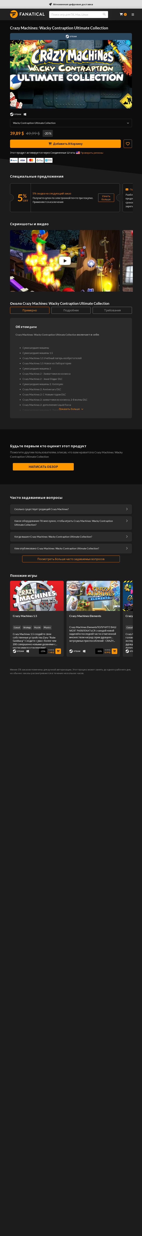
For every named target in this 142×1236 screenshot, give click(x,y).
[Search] (104, 14)
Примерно (30, 310)
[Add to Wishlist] (128, 144)
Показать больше (69, 409)
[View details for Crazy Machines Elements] (93, 596)
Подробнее (71, 310)
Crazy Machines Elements (85, 615)
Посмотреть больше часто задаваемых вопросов (71, 559)
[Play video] (64, 261)
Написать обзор (43, 467)
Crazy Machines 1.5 (25, 615)
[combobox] (82, 14)
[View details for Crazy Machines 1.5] (37, 596)
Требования (112, 310)
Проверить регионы (92, 152)
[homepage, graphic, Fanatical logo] (27, 14)
